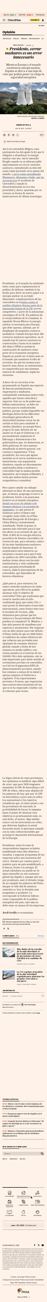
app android (37, 1215)
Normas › (41, 936)
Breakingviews (34, 38)
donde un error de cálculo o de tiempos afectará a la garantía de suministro (21, 506)
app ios (23, 1215)
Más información (8, 1007)
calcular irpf (9, 1196)
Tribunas (24, 38)
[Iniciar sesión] (42, 20)
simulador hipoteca (23, 1196)
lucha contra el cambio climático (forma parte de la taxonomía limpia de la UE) (22, 305)
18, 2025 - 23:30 (23, 128)
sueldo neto (37, 1196)
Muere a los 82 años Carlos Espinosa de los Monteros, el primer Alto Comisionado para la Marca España (23, 1106)
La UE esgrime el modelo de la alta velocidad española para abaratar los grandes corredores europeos (30, 976)
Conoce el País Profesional (23, 1225)
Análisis (16, 38)
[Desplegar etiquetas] (42, 995)
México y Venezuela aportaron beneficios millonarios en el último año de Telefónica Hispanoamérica (23, 1133)
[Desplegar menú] (4, 20)
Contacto (14, 1277)
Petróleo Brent (41, 15)
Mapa (12, 1282)
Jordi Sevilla (23, 125)
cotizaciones (9, 1215)
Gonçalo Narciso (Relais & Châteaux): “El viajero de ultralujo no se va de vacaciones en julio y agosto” (23, 1123)
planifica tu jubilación (9, 1205)
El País (41, 25)
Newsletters (22, 1282)
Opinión (9, 32)
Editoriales (7, 38)
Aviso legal (20, 1277)
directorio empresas (37, 1205)
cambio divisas (23, 1205)
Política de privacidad (27, 1280)
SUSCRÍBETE (35, 20)
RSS (16, 1282)
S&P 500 (22, 15)
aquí (38, 1013)
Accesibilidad (39, 1280)
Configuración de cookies (11, 1280)
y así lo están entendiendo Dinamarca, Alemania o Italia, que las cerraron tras (23, 177)
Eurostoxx (13, 1159)
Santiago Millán (22, 964)
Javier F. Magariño (23, 984)
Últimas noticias (10, 1099)
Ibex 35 (6, 15)
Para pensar (18, 45)
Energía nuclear (16, 996)
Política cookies (30, 1277)
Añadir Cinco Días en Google (16, 141)
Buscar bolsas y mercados (15, 1147)
